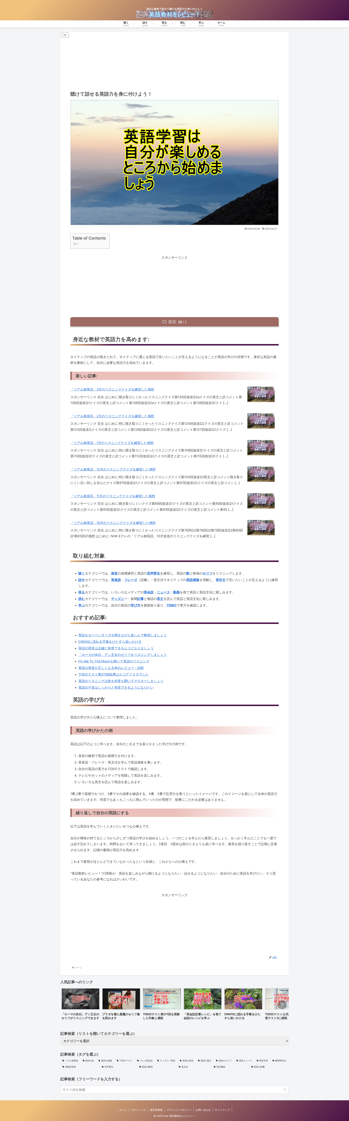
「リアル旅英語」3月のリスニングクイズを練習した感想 (112, 389)
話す (81, 580)
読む (81, 599)
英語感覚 (192, 580)
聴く (81, 573)
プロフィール (138, 1109)
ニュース (163, 592)
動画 (176, 592)
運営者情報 (156, 1109)
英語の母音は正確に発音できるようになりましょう (116, 648)
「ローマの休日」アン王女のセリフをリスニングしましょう (122, 655)
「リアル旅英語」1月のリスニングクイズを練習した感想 (112, 443)
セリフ (207, 573)
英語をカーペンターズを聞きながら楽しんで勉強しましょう (122, 635)
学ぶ (81, 605)
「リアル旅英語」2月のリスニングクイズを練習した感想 (112, 416)
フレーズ (130, 580)
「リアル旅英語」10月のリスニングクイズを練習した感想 (113, 523)
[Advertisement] (174, 62)
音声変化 (153, 573)
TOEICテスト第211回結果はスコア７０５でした (113, 674)
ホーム (123, 1109)
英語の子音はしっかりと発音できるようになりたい (116, 687)
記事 (140, 599)
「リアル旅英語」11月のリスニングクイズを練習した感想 (112, 496)
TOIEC (172, 605)
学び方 (136, 605)
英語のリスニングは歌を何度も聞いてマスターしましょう (120, 681)
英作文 (221, 580)
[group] (81, 1005)
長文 (160, 599)
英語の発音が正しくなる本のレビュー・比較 (111, 668)
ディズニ (117, 599)
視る (81, 592)
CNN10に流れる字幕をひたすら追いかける (110, 642)
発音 (114, 573)
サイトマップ (222, 1109)
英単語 (116, 580)
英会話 (149, 592)
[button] (282, 1004)
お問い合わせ (203, 1109)
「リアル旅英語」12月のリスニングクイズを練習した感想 (113, 469)
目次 (172, 321)
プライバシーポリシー (179, 1109)
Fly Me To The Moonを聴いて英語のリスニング (113, 661)
